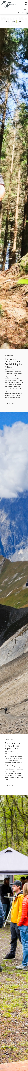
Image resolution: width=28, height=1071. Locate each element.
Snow (21, 21)
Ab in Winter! (21, 13)
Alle (7, 21)
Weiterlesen (11, 403)
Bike (13, 21)
